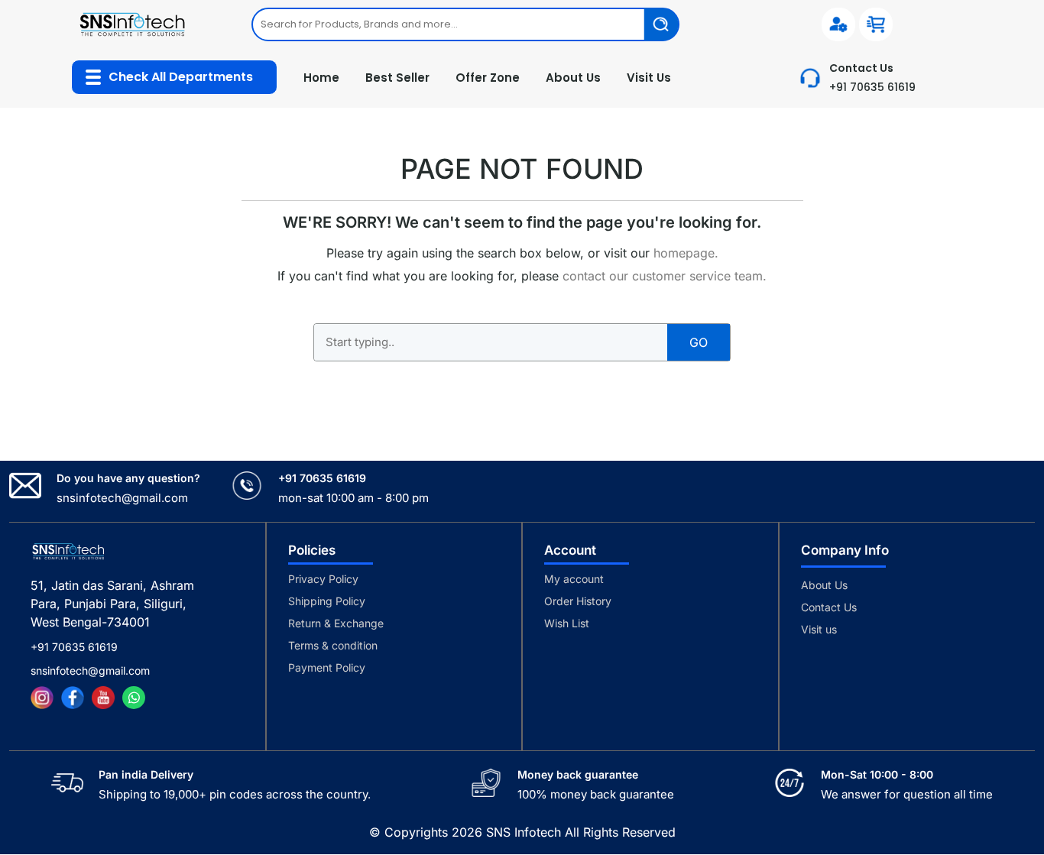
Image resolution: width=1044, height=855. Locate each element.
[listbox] (465, 24)
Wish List (566, 623)
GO (698, 342)
